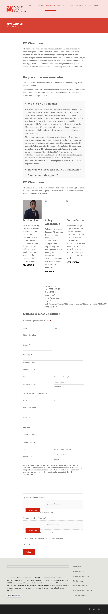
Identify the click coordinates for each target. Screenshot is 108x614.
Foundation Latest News (81, 576)
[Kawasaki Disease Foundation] (16, 9)
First (25, 328)
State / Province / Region (64, 377)
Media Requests (78, 581)
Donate (96, 5)
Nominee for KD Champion (35, 393)
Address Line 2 (29, 369)
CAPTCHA (27, 544)
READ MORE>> (29, 265)
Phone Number (30, 335)
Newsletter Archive (80, 586)
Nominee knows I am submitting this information (44, 538)
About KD (32, 5)
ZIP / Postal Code (29, 384)
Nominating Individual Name (37, 321)
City (25, 377)
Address (27, 355)
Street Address (28, 362)
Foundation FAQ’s (79, 571)
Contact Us (77, 567)
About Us (40, 5)
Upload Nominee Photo (34, 498)
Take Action (50, 5)
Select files (33, 510)
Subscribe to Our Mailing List (83, 590)
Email (26, 345)
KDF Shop (88, 5)
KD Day (71, 5)
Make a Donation (14, 596)
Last (55, 328)
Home (8, 27)
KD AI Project (62, 5)
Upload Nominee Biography (36, 518)
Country (57, 387)
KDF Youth (79, 5)
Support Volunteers (80, 595)
